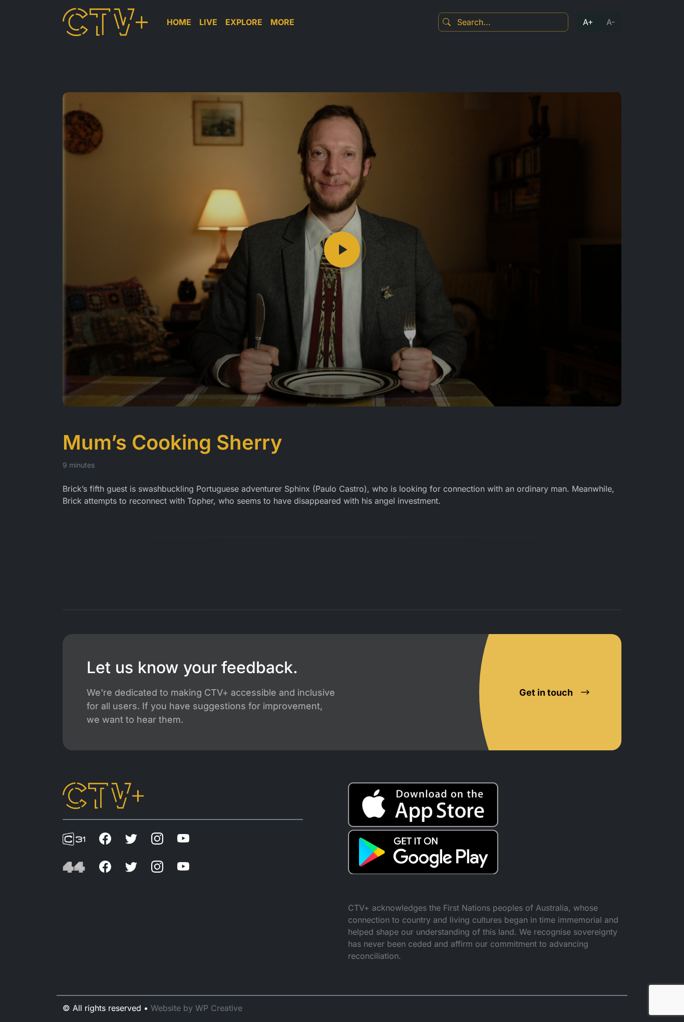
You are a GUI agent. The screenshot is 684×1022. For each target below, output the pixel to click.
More (282, 22)
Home (179, 22)
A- (610, 22)
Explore (243, 22)
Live (208, 22)
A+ (588, 22)
